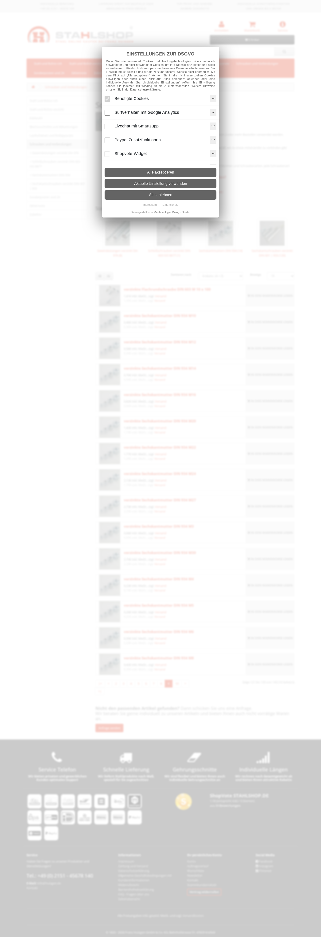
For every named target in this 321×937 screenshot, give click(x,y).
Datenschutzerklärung (145, 89)
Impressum (150, 204)
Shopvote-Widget (130, 153)
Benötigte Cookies (131, 98)
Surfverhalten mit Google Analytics (146, 112)
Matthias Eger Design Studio (172, 212)
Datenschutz (170, 204)
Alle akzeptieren (160, 172)
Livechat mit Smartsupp (136, 126)
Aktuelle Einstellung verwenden (160, 184)
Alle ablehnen (160, 195)
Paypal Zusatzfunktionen (137, 140)
